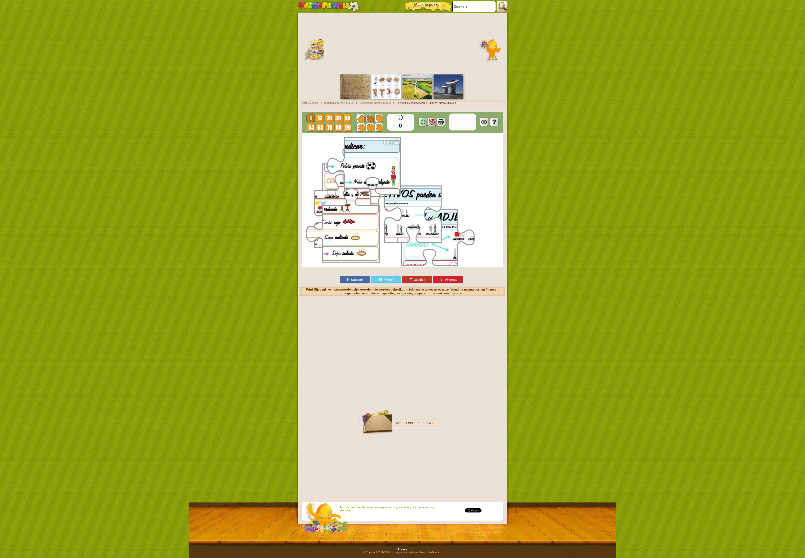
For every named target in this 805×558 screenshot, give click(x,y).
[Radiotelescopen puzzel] (448, 97)
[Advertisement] (402, 43)
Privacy (402, 549)
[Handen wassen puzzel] (386, 97)
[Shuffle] (423, 122)
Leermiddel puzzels (422, 423)
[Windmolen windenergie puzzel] (417, 97)
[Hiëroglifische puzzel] (355, 97)
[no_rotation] (432, 122)
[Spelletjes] (329, 6)
